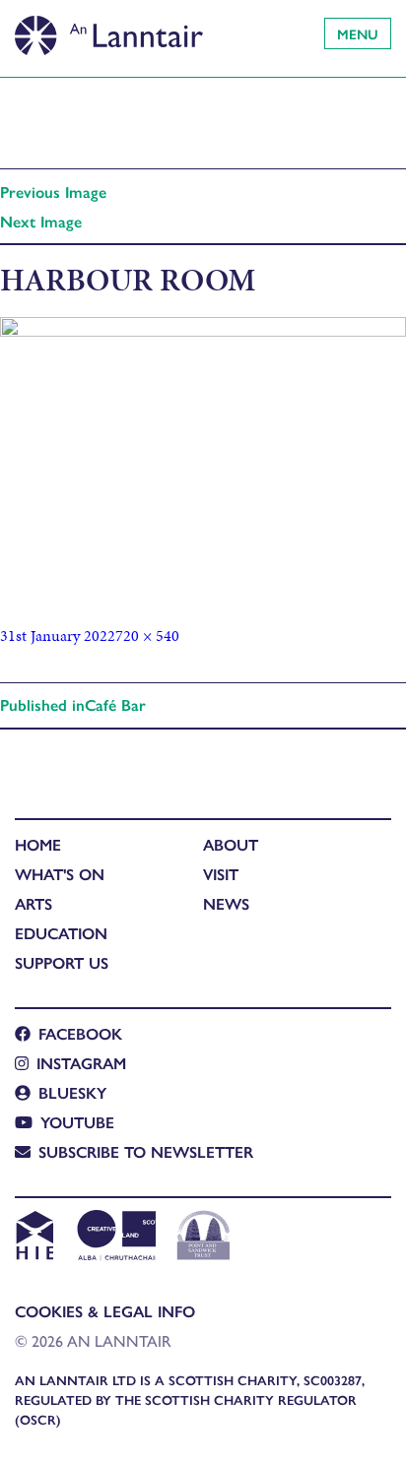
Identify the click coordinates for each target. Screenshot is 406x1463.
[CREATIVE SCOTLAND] (115, 1237)
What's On (59, 873)
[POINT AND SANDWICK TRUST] (203, 1237)
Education (61, 933)
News (226, 903)
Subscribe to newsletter (145, 1151)
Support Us (61, 962)
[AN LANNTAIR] (109, 29)
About (230, 844)
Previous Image (53, 191)
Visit (220, 873)
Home (38, 844)
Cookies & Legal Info (105, 1311)
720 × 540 (147, 635)
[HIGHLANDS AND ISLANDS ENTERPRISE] (34, 1237)
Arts (33, 903)
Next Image (41, 221)
